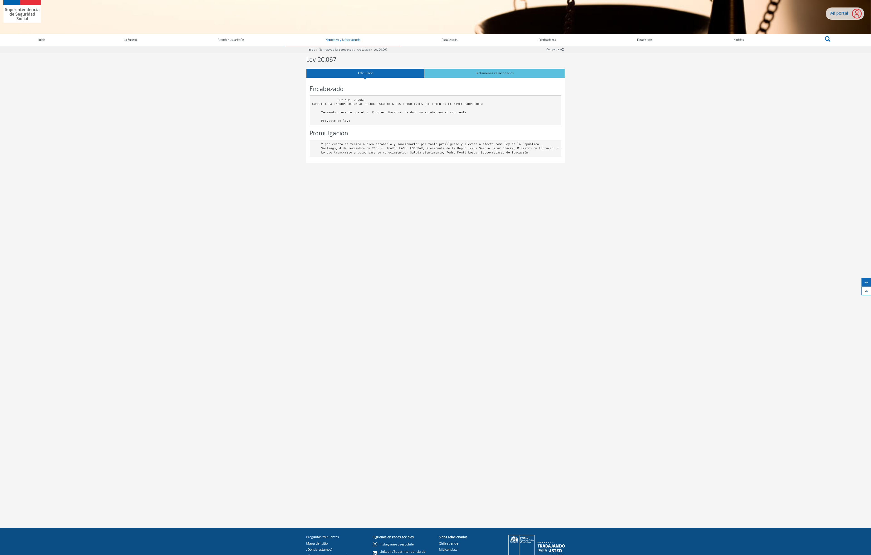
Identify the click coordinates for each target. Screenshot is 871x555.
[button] (827, 40)
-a (868, 292)
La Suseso (130, 40)
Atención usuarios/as (231, 40)
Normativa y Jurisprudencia (336, 49)
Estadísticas (645, 40)
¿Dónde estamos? (319, 549)
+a (867, 283)
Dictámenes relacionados (494, 73)
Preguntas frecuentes (322, 537)
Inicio (311, 49)
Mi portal (839, 13)
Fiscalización (449, 40)
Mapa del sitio (317, 543)
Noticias (739, 40)
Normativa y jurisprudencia (343, 40)
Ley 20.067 (380, 49)
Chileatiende (448, 543)
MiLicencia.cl (448, 549)
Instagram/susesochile (396, 544)
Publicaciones (547, 40)
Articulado (363, 49)
